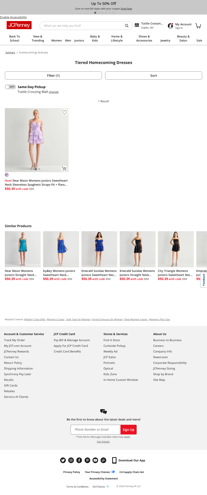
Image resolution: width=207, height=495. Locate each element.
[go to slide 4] (106, 13)
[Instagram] (72, 460)
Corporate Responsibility (170, 363)
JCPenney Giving (164, 368)
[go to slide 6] (113, 13)
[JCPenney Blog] (104, 460)
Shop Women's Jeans (136, 319)
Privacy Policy (71, 472)
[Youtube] (96, 460)
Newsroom (160, 357)
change (54, 92)
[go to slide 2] (99, 13)
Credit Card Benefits (67, 351)
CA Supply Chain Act (131, 472)
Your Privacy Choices (97, 472)
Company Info (162, 351)
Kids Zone (110, 374)
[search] (128, 26)
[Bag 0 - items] (198, 26)
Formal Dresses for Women (107, 319)
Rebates (9, 391)
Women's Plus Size (159, 319)
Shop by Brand (163, 374)
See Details (103, 441)
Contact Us (11, 357)
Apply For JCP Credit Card (71, 346)
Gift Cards (11, 385)
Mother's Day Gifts (34, 319)
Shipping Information (18, 368)
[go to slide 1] (95, 13)
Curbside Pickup (115, 346)
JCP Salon (110, 357)
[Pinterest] (88, 460)
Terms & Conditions (77, 486)
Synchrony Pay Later (17, 374)
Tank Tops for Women (78, 319)
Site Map (159, 380)
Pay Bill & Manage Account (72, 340)
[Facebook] (80, 460)
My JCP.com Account (17, 346)
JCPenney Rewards (16, 351)
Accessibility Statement (103, 478)
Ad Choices (99, 486)
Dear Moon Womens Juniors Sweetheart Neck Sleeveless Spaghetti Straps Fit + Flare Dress (36, 183)
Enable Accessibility (13, 17)
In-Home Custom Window (121, 380)
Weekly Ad (110, 351)
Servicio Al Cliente (16, 397)
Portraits (109, 363)
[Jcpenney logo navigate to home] (19, 25)
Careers (158, 346)
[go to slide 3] (102, 13)
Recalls (9, 380)
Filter (53, 75)
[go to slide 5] (110, 13)
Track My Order (14, 340)
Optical (108, 368)
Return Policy (13, 363)
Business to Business (167, 340)
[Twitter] (63, 460)
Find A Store (112, 340)
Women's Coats (55, 319)
